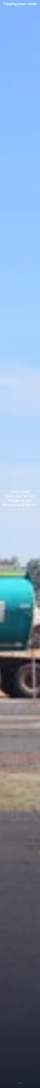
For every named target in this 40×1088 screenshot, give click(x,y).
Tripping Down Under (20, 4)
